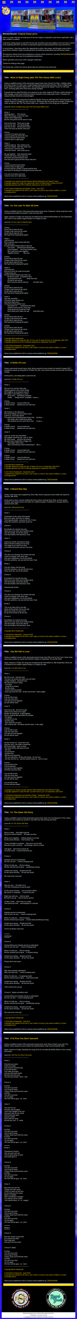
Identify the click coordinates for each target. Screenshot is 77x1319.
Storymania (65, 54)
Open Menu (4, 2)
